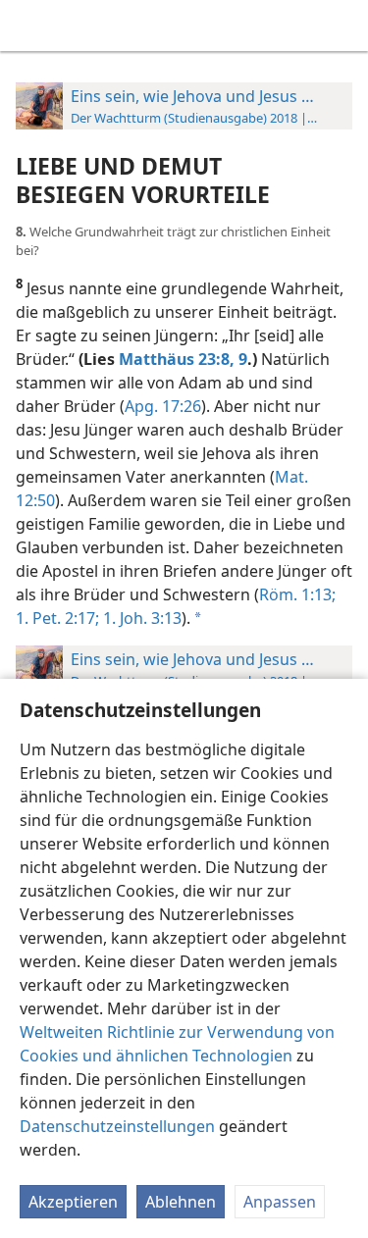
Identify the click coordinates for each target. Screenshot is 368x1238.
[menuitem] (29, 25)
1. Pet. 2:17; (57, 618)
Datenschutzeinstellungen (117, 1126)
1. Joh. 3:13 (140, 618)
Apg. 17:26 (163, 406)
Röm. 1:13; (297, 594)
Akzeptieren (73, 1201)
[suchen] (343, 25)
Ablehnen (180, 1201)
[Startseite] (29, 25)
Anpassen (279, 1201)
